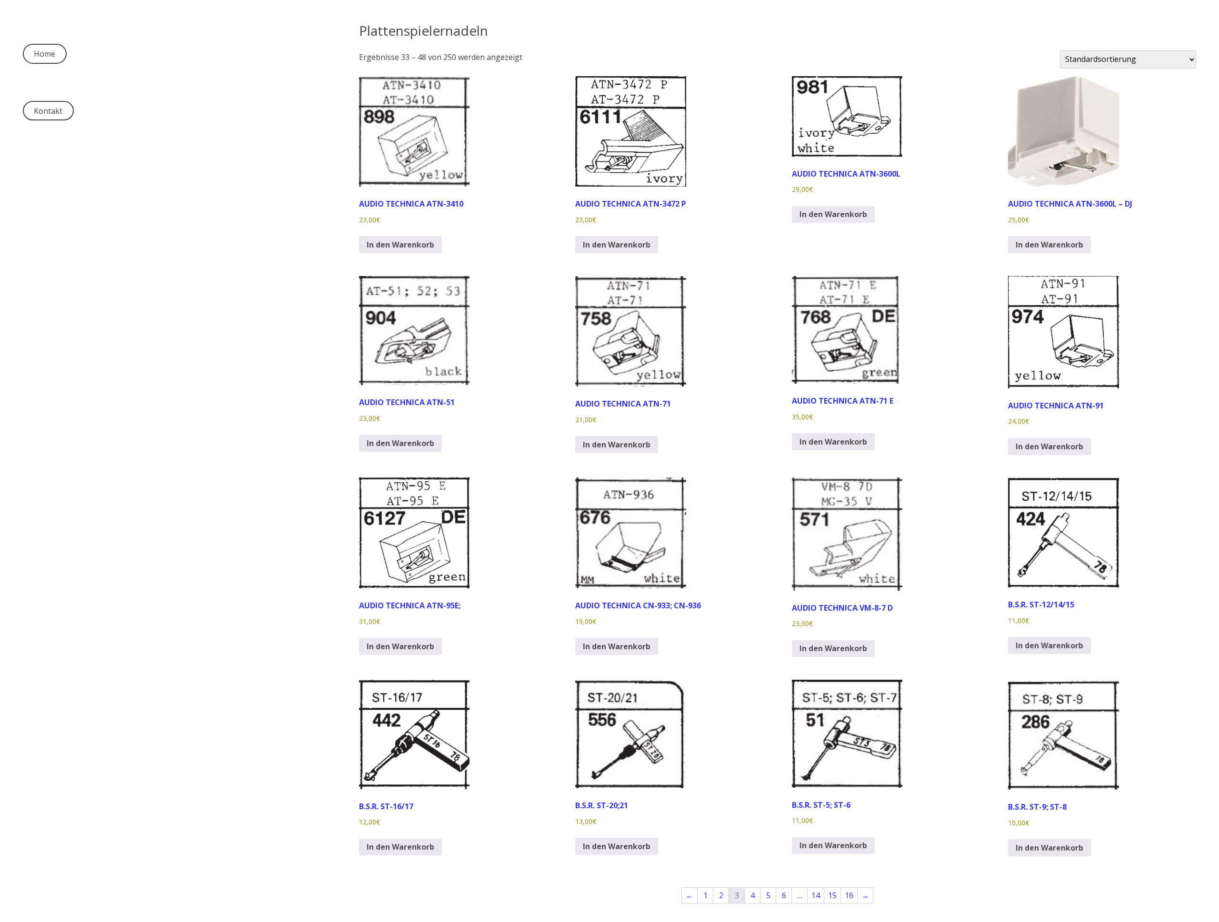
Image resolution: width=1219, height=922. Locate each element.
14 (815, 895)
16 (849, 895)
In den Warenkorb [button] (400, 244)
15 (832, 895)
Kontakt (48, 111)
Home (44, 54)
